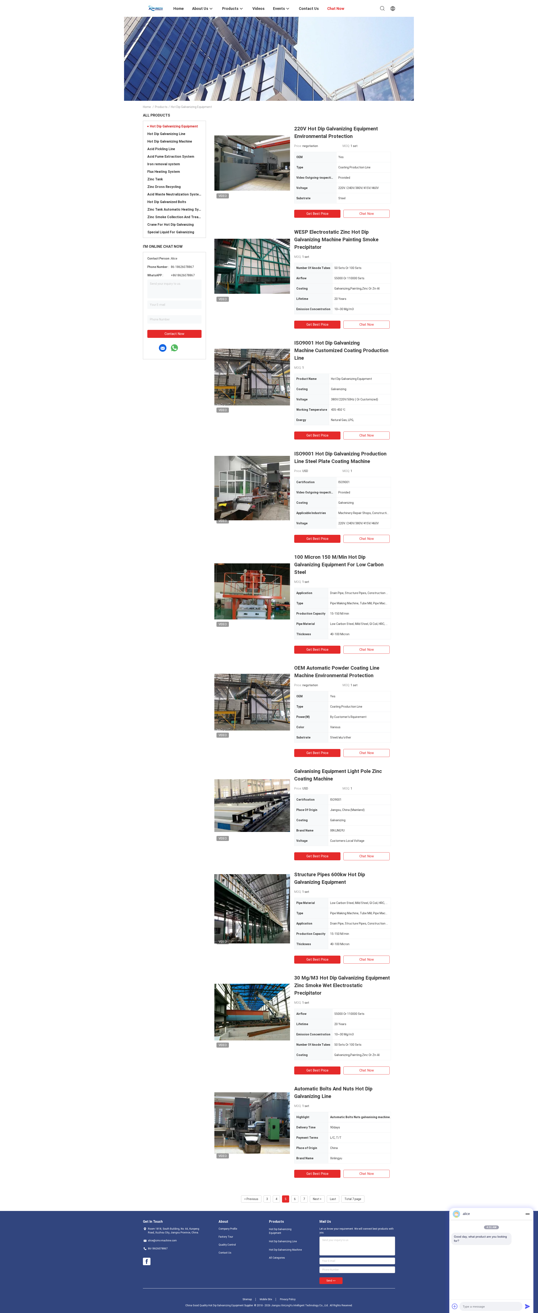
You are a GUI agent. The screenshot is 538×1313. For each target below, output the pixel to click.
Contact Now (174, 334)
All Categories (277, 1257)
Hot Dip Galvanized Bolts (166, 202)
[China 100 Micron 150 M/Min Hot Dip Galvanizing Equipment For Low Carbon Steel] (252, 591)
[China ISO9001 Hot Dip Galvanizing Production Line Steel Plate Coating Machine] (252, 487)
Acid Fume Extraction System (170, 157)
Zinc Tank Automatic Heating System (174, 209)
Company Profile (228, 1228)
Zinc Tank (155, 179)
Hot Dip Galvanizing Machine (169, 141)
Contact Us (225, 1252)
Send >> (331, 1280)
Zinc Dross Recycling (164, 187)
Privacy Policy (287, 1299)
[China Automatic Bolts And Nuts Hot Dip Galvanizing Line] (252, 1122)
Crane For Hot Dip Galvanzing (170, 225)
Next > (317, 1199)
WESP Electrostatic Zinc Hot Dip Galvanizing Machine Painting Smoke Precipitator (336, 239)
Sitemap (247, 1299)
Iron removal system (163, 164)
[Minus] (527, 1213)
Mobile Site (266, 1299)
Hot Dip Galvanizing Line (166, 134)
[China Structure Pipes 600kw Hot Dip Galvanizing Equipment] (252, 908)
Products (161, 107)
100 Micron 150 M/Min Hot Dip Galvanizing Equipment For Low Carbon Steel (339, 564)
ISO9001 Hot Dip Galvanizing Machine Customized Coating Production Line (341, 350)
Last (333, 1199)
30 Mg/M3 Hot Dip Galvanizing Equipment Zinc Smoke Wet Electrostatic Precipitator (342, 985)
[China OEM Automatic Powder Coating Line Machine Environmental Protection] (252, 702)
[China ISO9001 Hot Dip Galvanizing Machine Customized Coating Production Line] (252, 377)
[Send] (527, 1306)
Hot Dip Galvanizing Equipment (174, 126)
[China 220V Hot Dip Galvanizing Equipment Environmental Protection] (252, 162)
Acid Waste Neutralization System (174, 194)
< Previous (251, 1199)
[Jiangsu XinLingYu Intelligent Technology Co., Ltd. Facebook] (146, 1261)
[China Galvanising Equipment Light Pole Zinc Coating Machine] (252, 805)
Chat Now (366, 214)
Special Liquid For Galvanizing (170, 232)
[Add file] (455, 1306)
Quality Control (227, 1244)
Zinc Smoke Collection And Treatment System (174, 217)
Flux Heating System (163, 172)
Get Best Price (317, 214)
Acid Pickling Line (161, 149)
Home (147, 107)
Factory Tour (226, 1236)
